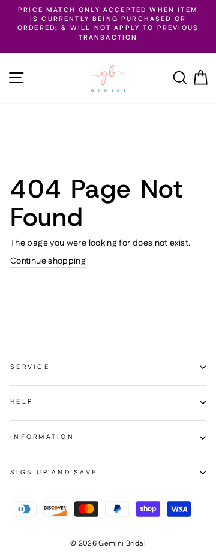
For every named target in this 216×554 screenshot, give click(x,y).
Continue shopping (48, 261)
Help (21, 402)
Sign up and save (53, 472)
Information (42, 437)
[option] (108, 24)
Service (30, 367)
